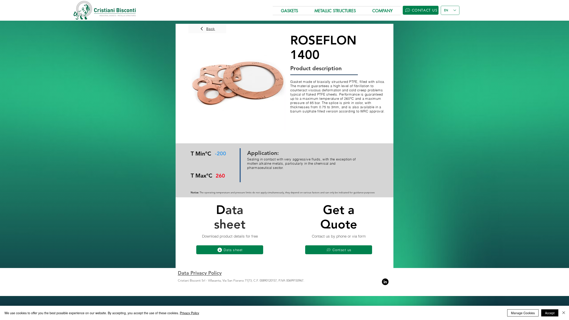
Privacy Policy (189, 313)
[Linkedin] (385, 281)
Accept (550, 313)
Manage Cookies (523, 313)
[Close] (563, 312)
